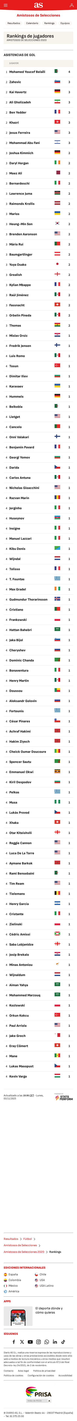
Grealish (15, 275)
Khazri (14, 123)
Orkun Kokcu (19, 1016)
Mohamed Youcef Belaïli (27, 72)
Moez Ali (15, 173)
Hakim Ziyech (19, 742)
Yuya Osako (17, 265)
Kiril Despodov (20, 782)
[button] (39, 1401)
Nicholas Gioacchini (24, 488)
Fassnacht (16, 305)
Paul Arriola (18, 1026)
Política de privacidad (44, 1370)
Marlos (14, 214)
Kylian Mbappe (20, 285)
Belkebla (15, 407)
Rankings (49, 23)
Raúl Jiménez (19, 295)
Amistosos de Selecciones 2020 (24, 1252)
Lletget (14, 417)
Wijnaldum (17, 975)
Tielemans (17, 894)
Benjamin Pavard (21, 447)
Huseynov (16, 518)
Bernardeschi (19, 183)
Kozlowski (17, 1005)
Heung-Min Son (21, 224)
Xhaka (14, 823)
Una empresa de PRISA (38, 1392)
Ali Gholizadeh (20, 102)
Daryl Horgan (19, 163)
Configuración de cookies (41, 1375)
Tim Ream (16, 884)
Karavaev (16, 386)
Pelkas (14, 792)
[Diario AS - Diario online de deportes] (38, 5)
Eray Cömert (18, 1046)
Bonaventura (18, 671)
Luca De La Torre (21, 853)
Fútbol (27, 1239)
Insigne (14, 528)
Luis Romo (17, 356)
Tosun (13, 366)
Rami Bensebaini (21, 873)
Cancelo (15, 427)
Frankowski (18, 620)
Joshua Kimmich (21, 153)
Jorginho (15, 508)
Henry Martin (19, 681)
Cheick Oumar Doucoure (27, 752)
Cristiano (16, 610)
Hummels (16, 397)
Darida (14, 468)
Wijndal (15, 559)
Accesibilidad (65, 1375)
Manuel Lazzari (20, 539)
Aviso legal (23, 1370)
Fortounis (16, 711)
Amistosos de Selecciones (38, 15)
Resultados (13, 23)
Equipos (65, 23)
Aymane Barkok (21, 863)
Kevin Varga (18, 1076)
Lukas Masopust (21, 1066)
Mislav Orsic (18, 336)
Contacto (8, 1370)
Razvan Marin (19, 498)
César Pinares (19, 721)
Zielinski (15, 924)
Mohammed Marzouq (24, 995)
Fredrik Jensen (20, 346)
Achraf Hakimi (20, 731)
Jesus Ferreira (19, 133)
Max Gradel (17, 589)
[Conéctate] (72, 5)
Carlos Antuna (19, 478)
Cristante (16, 914)
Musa (13, 802)
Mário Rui (16, 244)
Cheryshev (17, 650)
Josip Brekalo (19, 955)
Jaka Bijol (16, 640)
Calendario (32, 23)
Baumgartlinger (20, 255)
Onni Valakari (19, 437)
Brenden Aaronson (23, 234)
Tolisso (14, 569)
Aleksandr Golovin (23, 701)
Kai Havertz (18, 92)
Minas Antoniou (21, 965)
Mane (13, 1056)
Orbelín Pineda (20, 315)
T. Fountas (16, 579)
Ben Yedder (17, 112)
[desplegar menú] (5, 5)
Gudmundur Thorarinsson (28, 600)
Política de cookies (13, 1375)
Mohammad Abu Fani (24, 143)
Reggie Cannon (20, 843)
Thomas (15, 326)
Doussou (15, 691)
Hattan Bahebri (20, 630)
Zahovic (15, 82)
